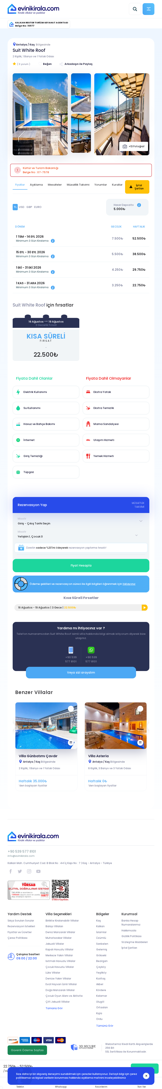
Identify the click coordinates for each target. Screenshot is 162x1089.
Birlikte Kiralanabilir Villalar (62, 920)
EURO (38, 207)
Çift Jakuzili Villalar (58, 1001)
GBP (29, 207)
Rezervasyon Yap (46, 338)
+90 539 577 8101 (22, 851)
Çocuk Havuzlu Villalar (60, 967)
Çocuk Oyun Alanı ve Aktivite (64, 996)
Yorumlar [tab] (100, 185)
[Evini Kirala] (33, 9)
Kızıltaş (100, 978)
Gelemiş (101, 949)
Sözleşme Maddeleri (135, 942)
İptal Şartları (139, 187)
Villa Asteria (98, 756)
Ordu (99, 1019)
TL (15, 207)
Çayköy (101, 967)
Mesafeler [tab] (55, 185)
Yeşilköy (101, 972)
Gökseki (101, 955)
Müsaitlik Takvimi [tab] (78, 185)
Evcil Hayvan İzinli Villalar (61, 984)
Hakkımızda (129, 930)
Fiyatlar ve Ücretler (20, 932)
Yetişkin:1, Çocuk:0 (30, 536)
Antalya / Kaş (33, 44)
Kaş (98, 920)
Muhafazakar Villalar (59, 938)
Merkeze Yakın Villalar (59, 955)
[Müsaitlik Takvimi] (71, 743)
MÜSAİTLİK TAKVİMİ (138, 505)
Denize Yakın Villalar (58, 978)
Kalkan (100, 926)
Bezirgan (102, 961)
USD (21, 207)
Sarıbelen (102, 944)
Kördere (101, 990)
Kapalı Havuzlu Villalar (59, 949)
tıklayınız (129, 584)
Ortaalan (102, 1007)
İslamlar (101, 932)
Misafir (22, 518)
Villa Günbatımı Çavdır (38, 756)
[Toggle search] (135, 9)
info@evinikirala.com (21, 856)
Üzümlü (101, 938)
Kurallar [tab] (117, 185)
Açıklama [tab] (36, 185)
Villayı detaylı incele (46, 725)
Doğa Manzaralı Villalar (60, 990)
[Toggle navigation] (148, 9)
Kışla (99, 1013)
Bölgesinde (39, 762)
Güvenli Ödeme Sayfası (27, 1050)
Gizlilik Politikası (132, 936)
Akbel (99, 984)
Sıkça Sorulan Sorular (21, 920)
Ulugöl (100, 1001)
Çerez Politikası (17, 938)
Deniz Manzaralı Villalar (60, 932)
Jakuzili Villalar (55, 944)
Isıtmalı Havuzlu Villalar (60, 961)
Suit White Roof (29, 50)
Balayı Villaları (54, 926)
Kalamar (101, 996)
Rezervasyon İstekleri (21, 926)
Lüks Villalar (53, 972)
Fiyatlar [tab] (20, 185)
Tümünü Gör (54, 1008)
